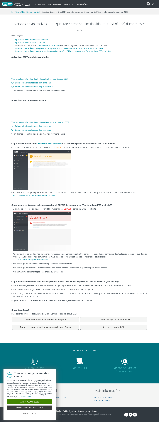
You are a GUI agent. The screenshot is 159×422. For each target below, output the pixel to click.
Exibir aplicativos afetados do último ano (33, 82)
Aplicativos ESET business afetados (30, 42)
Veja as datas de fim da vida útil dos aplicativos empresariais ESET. (40, 122)
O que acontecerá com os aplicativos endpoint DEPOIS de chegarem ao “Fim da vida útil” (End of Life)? (60, 48)
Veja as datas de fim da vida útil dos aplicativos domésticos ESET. (39, 79)
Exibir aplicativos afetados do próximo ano (34, 86)
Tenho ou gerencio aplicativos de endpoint (45, 319)
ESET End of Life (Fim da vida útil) (25, 12)
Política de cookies (69, 411)
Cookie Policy (25, 397)
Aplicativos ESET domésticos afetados (31, 39)
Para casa (40, 4)
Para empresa (54, 4)
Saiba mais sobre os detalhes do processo (37, 195)
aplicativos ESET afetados (48, 45)
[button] (153, 3)
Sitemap (94, 411)
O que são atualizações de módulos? (32, 259)
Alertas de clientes (102, 400)
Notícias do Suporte (103, 397)
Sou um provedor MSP (114, 327)
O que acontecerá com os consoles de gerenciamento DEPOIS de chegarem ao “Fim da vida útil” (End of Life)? (63, 51)
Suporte (68, 4)
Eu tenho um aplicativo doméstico (113, 319)
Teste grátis (82, 4)
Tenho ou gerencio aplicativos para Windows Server (45, 327)
